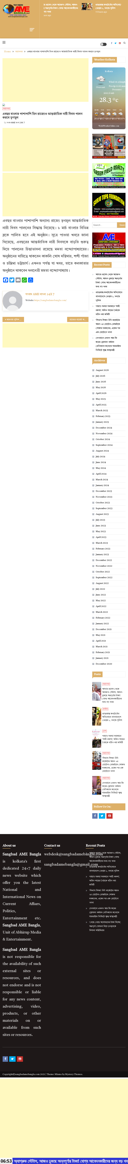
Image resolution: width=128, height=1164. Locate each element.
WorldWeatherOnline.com (108, 126)
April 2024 (101, 474)
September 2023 (104, 508)
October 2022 (103, 572)
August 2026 (102, 370)
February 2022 (103, 618)
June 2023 (101, 526)
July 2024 (100, 457)
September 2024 (104, 445)
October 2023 (103, 503)
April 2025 (101, 405)
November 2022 (104, 566)
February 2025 (103, 416)
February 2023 (103, 549)
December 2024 (104, 428)
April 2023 (101, 537)
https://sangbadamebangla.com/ (50, 300)
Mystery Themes (73, 1074)
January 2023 (102, 554)
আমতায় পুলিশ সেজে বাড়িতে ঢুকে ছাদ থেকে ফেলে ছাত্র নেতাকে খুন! (15, 320)
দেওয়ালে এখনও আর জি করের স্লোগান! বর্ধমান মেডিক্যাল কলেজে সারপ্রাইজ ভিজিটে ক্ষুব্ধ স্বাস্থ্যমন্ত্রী (108, 344)
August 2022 (102, 583)
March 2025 (102, 410)
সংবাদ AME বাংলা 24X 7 (16, 122)
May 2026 (101, 387)
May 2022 (101, 601)
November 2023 (104, 497)
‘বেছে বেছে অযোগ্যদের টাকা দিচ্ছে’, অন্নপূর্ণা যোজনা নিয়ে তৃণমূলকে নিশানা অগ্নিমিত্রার (105, 926)
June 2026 (101, 382)
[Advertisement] (45, 80)
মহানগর (6, 109)
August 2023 (102, 514)
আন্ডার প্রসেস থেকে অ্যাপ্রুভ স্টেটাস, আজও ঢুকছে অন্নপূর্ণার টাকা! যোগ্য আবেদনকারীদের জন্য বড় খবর (55, 8)
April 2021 (101, 641)
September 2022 (104, 577)
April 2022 (101, 606)
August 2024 (102, 451)
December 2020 (104, 664)
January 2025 (102, 422)
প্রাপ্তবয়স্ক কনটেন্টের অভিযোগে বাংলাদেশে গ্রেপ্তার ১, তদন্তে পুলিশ (109, 296)
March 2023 (102, 543)
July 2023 (100, 520)
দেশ (104, 731)
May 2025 (101, 399)
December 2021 (103, 629)
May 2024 (101, 468)
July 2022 (100, 589)
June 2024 (101, 462)
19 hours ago (97, 12)
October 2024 (103, 439)
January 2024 (102, 485)
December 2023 (104, 491)
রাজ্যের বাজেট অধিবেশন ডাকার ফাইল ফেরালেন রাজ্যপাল (79, 320)
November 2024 (104, 434)
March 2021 (101, 647)
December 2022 (104, 560)
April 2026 (101, 393)
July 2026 (100, 376)
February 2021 (103, 652)
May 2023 (101, 531)
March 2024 (102, 480)
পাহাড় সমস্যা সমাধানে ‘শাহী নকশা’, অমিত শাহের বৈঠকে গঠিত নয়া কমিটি (108, 310)
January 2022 (102, 624)
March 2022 (102, 612)
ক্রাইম (105, 709)
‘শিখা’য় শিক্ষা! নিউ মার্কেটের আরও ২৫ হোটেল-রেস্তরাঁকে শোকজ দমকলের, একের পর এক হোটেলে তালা (108, 326)
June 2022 (101, 595)
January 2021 (102, 658)
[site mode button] (103, 44)
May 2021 (100, 635)
